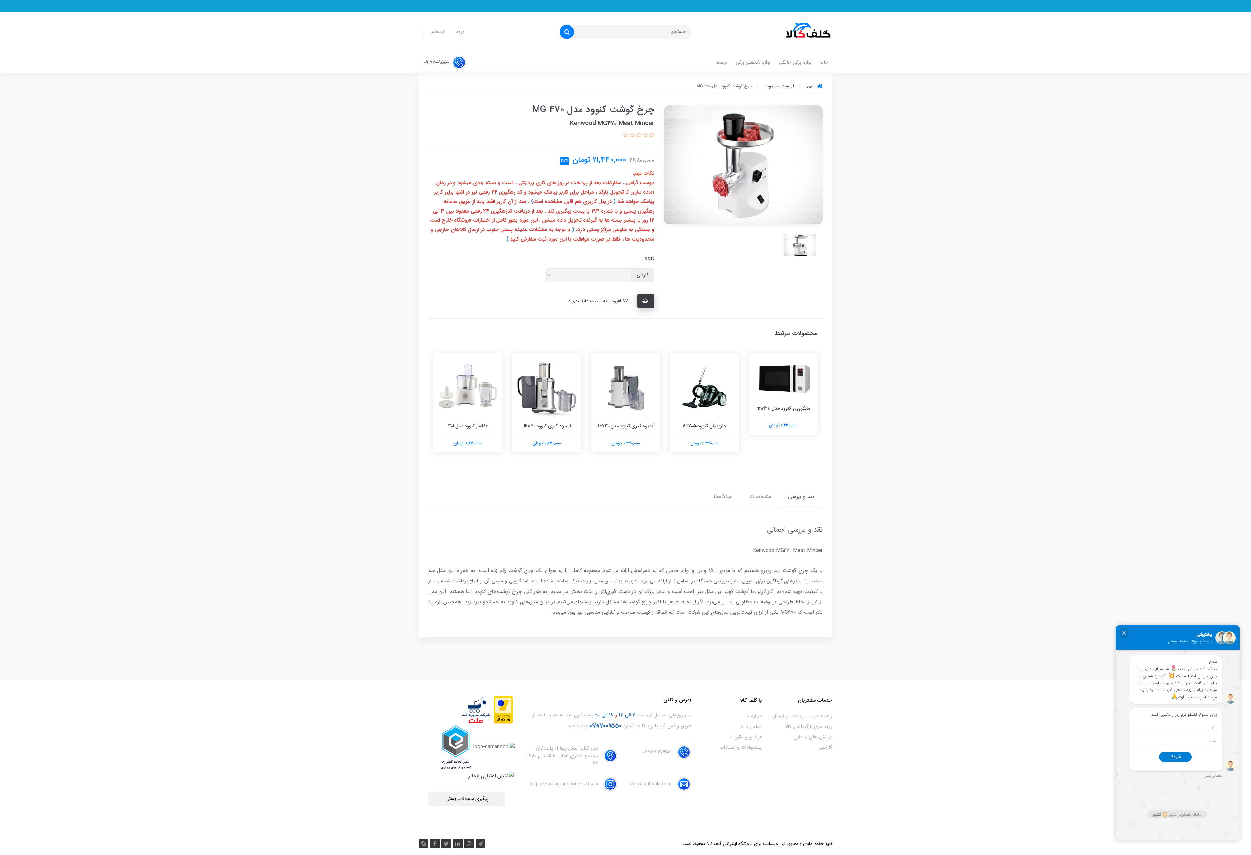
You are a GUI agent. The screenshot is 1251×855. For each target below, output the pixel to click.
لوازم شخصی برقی (753, 62)
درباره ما (753, 716)
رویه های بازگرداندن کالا (808, 726)
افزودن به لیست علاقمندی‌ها (594, 301)
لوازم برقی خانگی (795, 62)
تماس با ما (751, 726)
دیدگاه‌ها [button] (723, 497)
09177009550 (437, 62)
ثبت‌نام (438, 32)
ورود (460, 32)
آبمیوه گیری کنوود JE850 (625, 426)
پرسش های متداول (812, 737)
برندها (721, 62)
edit (649, 258)
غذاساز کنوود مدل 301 (547, 426)
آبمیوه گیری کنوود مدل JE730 (704, 426)
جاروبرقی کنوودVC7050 (783, 426)
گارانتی (825, 747)
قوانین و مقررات (746, 737)
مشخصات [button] (760, 497)
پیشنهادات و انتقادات (740, 747)
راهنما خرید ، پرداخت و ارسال (802, 716)
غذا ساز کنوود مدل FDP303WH (468, 426)
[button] (651, 135)
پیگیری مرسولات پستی (466, 799)
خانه (824, 62)
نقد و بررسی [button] (801, 497)
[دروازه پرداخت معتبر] (503, 710)
